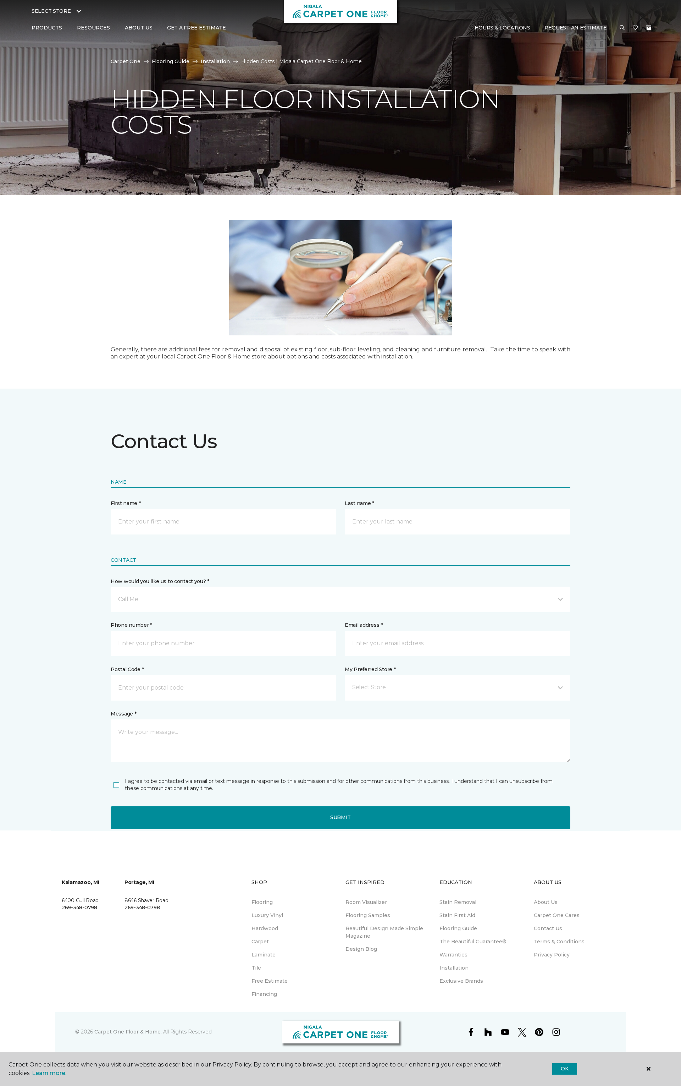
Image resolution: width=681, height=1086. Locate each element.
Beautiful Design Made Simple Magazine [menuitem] (384, 932)
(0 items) (648, 27)
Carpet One (125, 61)
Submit (340, 817)
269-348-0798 (79, 907)
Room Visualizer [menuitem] (366, 902)
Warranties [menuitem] (453, 954)
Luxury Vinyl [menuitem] (267, 915)
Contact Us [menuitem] (548, 928)
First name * (126, 503)
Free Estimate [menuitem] (269, 981)
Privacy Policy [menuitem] (552, 954)
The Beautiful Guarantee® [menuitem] (472, 941)
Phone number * (131, 624)
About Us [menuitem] (546, 902)
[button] (622, 28)
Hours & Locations (502, 27)
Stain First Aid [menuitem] (457, 915)
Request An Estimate (575, 27)
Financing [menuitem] (264, 994)
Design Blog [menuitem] (361, 949)
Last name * (359, 503)
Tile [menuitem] (256, 968)
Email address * (364, 624)
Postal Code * (127, 669)
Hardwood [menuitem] (264, 928)
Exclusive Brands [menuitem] (461, 981)
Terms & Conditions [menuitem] (559, 941)
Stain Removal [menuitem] (457, 902)
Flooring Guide (170, 61)
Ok (564, 1068)
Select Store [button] (51, 11)
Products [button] (47, 27)
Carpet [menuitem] (260, 941)
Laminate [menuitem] (263, 954)
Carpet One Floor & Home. (128, 1032)
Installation (215, 61)
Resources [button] (93, 27)
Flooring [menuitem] (262, 902)
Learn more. (49, 1073)
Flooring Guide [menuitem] (458, 928)
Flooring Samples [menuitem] (367, 915)
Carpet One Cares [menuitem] (557, 915)
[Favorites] (635, 28)
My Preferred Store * (370, 669)
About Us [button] (139, 27)
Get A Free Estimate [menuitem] (196, 27)
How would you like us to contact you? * (160, 581)
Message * (123, 713)
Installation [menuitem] (454, 968)
